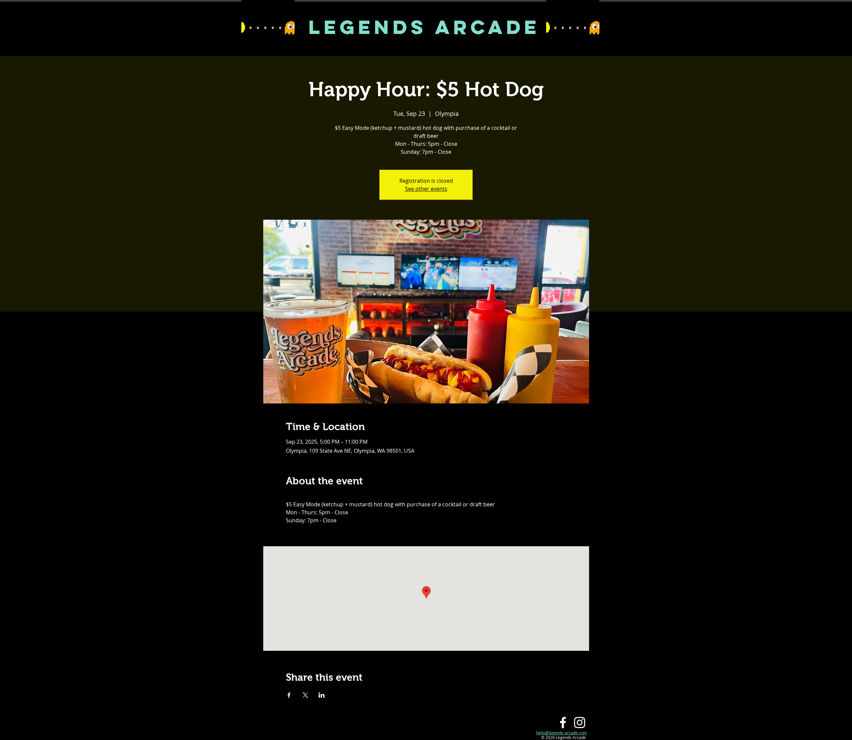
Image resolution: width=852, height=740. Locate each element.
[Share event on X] (305, 695)
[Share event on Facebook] (289, 695)
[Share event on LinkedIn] (322, 695)
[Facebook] (562, 722)
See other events (426, 188)
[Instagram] (579, 722)
